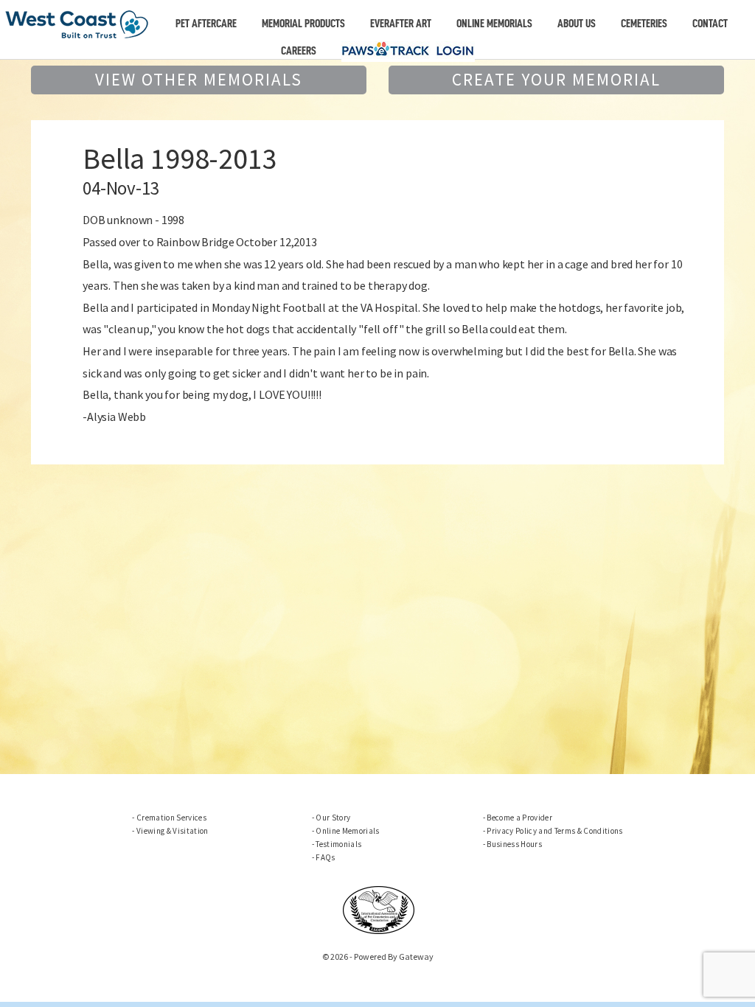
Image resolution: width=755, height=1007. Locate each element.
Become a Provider (519, 817)
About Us (576, 23)
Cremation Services (171, 817)
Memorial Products (303, 23)
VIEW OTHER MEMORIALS (198, 79)
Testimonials (338, 844)
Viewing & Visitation (172, 831)
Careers (298, 51)
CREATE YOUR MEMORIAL (556, 79)
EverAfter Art (400, 23)
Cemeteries (644, 23)
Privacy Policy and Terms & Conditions (554, 831)
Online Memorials (494, 23)
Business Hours (514, 844)
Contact (710, 23)
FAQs (325, 857)
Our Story (333, 817)
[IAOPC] (379, 908)
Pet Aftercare (206, 23)
